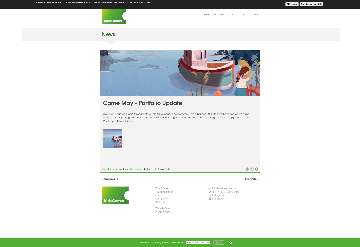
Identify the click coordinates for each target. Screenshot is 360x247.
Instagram (218, 195)
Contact (253, 14)
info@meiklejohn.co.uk (225, 188)
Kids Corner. (136, 168)
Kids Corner (123, 16)
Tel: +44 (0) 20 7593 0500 (225, 191)
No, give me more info (311, 4)
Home (207, 14)
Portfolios (219, 14)
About (241, 14)
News (231, 14)
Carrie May (107, 168)
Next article (250, 178)
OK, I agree (292, 4)
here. (132, 121)
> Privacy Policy (162, 211)
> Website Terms (162, 208)
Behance (217, 198)
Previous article (111, 178)
